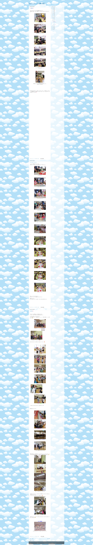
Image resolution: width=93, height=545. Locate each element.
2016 (53, 29)
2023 (53, 10)
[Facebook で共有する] (42, 158)
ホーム (40, 538)
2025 (53, 8)
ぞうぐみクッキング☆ (33, 162)
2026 (53, 7)
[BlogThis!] (41, 158)
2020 (53, 13)
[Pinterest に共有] (43, 158)
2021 (53, 12)
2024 (53, 9)
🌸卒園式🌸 (32, 8)
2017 (53, 28)
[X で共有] (42, 307)
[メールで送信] (40, 158)
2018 (53, 27)
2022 (53, 11)
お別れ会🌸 (54, 24)
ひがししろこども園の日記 (37, 3)
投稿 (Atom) (32, 540)
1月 (53, 25)
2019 (53, 26)
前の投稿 (48, 538)
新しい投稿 (31, 538)
